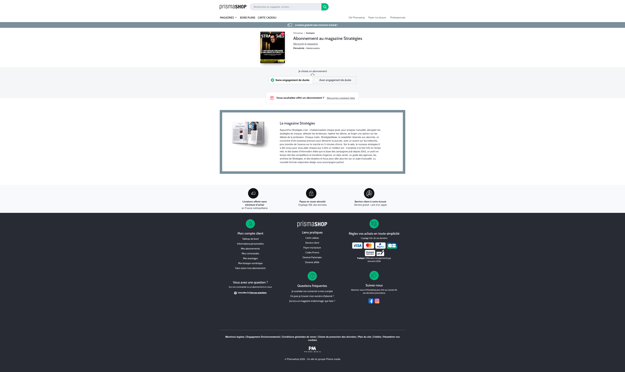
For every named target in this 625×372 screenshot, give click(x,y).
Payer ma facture (377, 17)
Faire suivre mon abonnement (250, 268)
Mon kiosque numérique (250, 263)
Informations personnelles (250, 244)
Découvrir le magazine (305, 43)
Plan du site (364, 336)
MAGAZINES (227, 17)
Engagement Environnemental (263, 336)
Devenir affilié (312, 262)
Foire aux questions (258, 292)
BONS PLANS (247, 17)
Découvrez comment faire (341, 98)
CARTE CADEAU (267, 17)
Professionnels (397, 17)
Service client (312, 243)
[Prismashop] (233, 7)
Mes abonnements (250, 249)
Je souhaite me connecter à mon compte (312, 291)
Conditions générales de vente (299, 336)
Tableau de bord (250, 239)
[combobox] (286, 6)
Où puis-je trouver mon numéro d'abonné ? (312, 296)
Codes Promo (312, 253)
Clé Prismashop (357, 17)
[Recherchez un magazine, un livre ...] (325, 6)
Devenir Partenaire (312, 257)
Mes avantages (250, 258)
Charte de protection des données (337, 336)
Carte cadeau (312, 238)
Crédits (377, 336)
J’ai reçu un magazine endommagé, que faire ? (312, 301)
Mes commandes (250, 254)
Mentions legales (234, 336)
